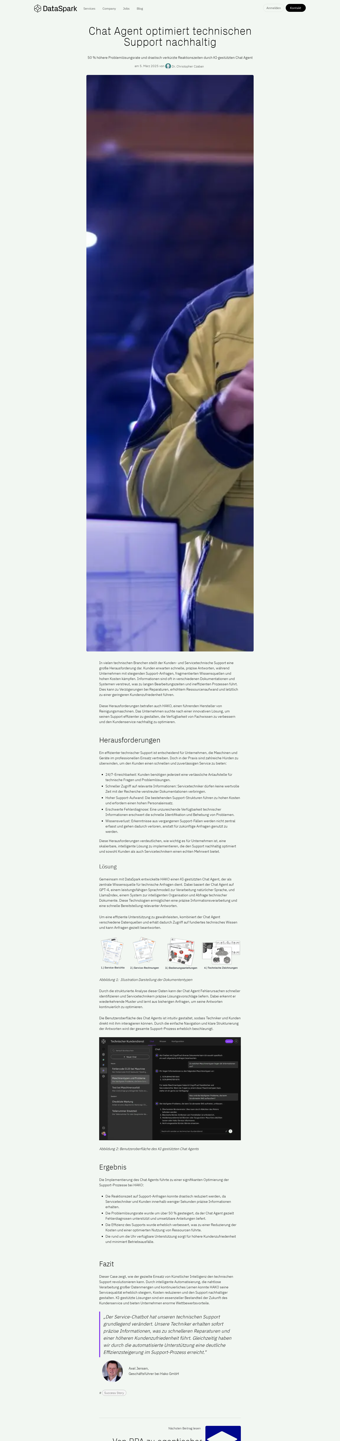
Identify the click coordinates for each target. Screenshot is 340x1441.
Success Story (114, 1393)
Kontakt (295, 8)
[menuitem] (89, 8)
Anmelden (273, 8)
